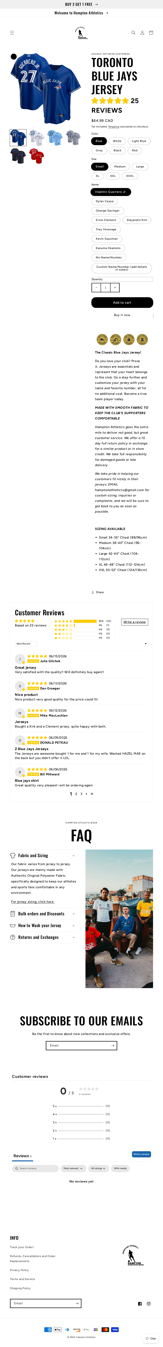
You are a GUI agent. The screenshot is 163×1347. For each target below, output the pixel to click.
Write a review (141, 1154)
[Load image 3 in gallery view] (55, 137)
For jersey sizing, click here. (32, 902)
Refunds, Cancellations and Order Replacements (32, 1258)
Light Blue (139, 141)
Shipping (113, 126)
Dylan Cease (105, 201)
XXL (113, 176)
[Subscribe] (112, 1045)
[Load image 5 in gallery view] (18, 156)
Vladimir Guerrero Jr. (111, 192)
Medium (120, 166)
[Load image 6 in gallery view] (36, 156)
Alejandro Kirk (137, 220)
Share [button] (100, 592)
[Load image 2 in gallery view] (36, 137)
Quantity (97, 279)
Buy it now (122, 315)
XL (97, 176)
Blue (99, 141)
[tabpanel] (81, 1195)
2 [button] (76, 794)
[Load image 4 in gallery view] (73, 137)
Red (135, 150)
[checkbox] (120, 1168)
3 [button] (81, 794)
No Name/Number (109, 257)
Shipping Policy (20, 1288)
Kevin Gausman (107, 238)
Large (140, 166)
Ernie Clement (106, 220)
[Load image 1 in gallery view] (18, 137)
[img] (37, 656)
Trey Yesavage (106, 229)
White (117, 141)
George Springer (108, 210)
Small (100, 166)
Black (117, 150)
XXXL (130, 176)
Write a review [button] (134, 622)
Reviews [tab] (23, 1155)
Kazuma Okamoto (108, 248)
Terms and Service (22, 1279)
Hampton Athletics (86, 1337)
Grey (99, 150)
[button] (12, 32)
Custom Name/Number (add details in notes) (121, 268)
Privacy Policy (19, 1270)
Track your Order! (22, 1247)
